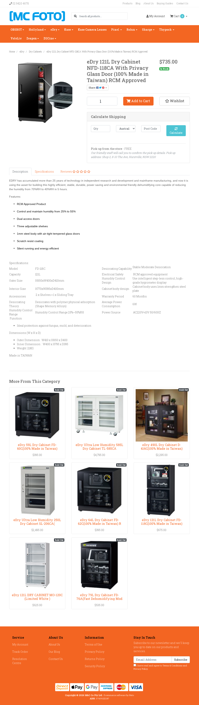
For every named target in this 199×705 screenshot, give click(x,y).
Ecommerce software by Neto (119, 695)
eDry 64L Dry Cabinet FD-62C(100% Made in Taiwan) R (99, 522)
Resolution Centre (19, 661)
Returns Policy (95, 659)
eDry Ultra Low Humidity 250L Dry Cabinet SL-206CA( (37, 522)
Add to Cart (140, 101)
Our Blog (54, 652)
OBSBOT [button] (16, 29)
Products (128, 3)
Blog (138, 3)
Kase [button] (67, 29)
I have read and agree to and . (160, 667)
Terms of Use (93, 644)
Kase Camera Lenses (92, 29)
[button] (174, 101)
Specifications (44, 171)
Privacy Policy (94, 652)
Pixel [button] (115, 29)
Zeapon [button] (31, 38)
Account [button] (157, 16)
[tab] (20, 171)
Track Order (20, 652)
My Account (20, 644)
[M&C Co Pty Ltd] (37, 16)
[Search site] (75, 16)
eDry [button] (54, 29)
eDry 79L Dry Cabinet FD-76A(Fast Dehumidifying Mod (99, 597)
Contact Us (182, 3)
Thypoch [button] (165, 29)
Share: (92, 87)
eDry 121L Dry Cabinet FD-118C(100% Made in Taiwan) (161, 522)
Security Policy (95, 666)
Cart (178, 16)
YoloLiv (16, 38)
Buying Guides (165, 3)
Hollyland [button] (36, 29)
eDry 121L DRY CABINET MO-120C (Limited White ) (37, 597)
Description (20, 171)
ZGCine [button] (49, 38)
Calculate (176, 133)
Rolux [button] (131, 29)
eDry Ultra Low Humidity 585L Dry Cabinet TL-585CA (99, 446)
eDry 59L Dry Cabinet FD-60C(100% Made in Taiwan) (37, 446)
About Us (148, 3)
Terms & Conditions (172, 665)
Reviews (66, 171)
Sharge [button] (147, 29)
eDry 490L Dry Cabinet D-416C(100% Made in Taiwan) (161, 446)
